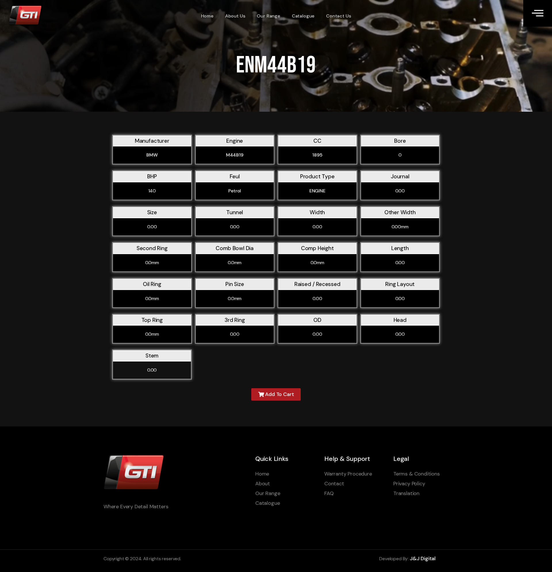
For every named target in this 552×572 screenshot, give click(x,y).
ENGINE (317, 191)
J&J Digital (423, 558)
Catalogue (303, 16)
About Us (235, 16)
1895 (317, 155)
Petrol (234, 191)
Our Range (268, 16)
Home (207, 16)
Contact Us (338, 16)
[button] (276, 394)
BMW (152, 155)
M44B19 (235, 155)
